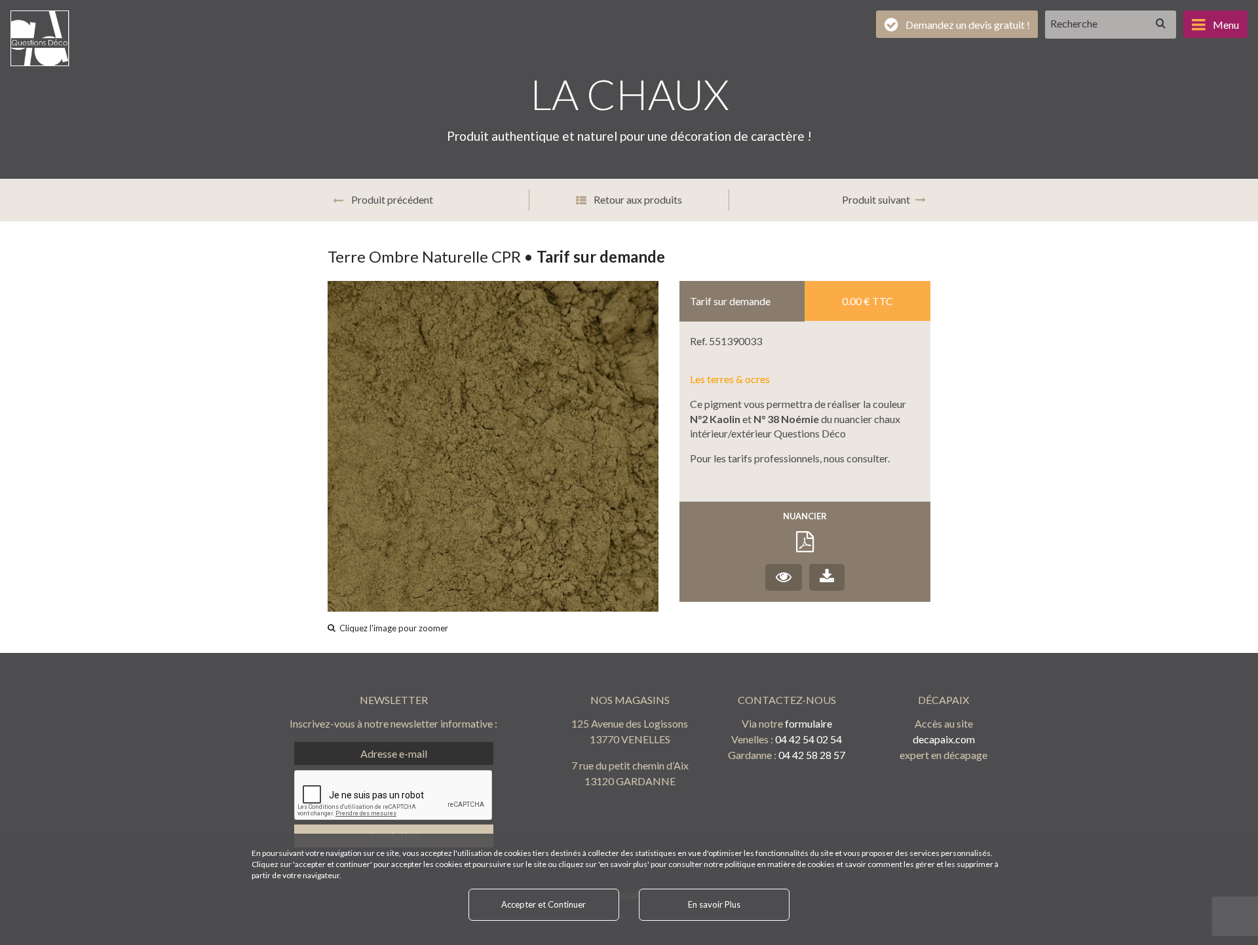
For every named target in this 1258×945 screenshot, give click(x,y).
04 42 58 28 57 (811, 755)
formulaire (808, 723)
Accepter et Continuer (543, 904)
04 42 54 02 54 (808, 739)
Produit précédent (391, 199)
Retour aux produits (637, 199)
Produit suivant (876, 199)
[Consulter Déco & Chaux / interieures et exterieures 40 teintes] (783, 577)
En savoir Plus (714, 904)
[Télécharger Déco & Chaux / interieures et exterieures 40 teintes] (827, 577)
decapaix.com (944, 739)
